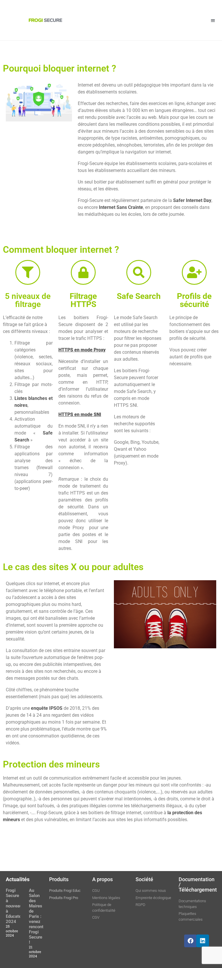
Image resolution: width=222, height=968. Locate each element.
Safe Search (139, 296)
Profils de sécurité (194, 300)
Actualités (17, 879)
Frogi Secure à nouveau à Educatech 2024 (16, 906)
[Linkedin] (202, 941)
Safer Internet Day (192, 200)
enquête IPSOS (46, 708)
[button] (213, 20)
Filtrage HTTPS (83, 300)
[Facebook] (190, 941)
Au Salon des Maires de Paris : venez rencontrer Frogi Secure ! (39, 916)
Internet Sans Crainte (121, 207)
